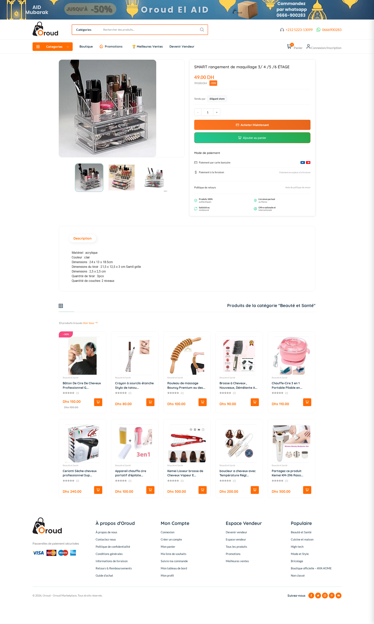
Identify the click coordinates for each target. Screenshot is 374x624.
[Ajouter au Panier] (98, 402)
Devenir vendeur (236, 532)
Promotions (114, 46)
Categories (54, 47)
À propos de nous (106, 532)
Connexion (167, 532)
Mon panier (168, 546)
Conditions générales (109, 554)
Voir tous (89, 323)
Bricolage (297, 561)
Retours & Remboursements (114, 568)
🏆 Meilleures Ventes (147, 46)
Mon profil (167, 575)
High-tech (297, 546)
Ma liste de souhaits (173, 554)
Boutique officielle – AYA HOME (311, 568)
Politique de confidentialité (113, 546)
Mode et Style (300, 554)
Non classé (298, 575)
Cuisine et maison (302, 539)
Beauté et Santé (70, 377)
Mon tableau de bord (174, 568)
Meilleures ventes (237, 561)
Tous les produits (236, 546)
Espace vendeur (236, 539)
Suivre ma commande (174, 561)
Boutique (86, 46)
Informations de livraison (112, 561)
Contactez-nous (106, 539)
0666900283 (331, 30)
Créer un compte (171, 539)
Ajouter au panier (254, 137)
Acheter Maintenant (255, 125)
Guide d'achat (104, 575)
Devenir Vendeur (181, 46)
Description (82, 238)
